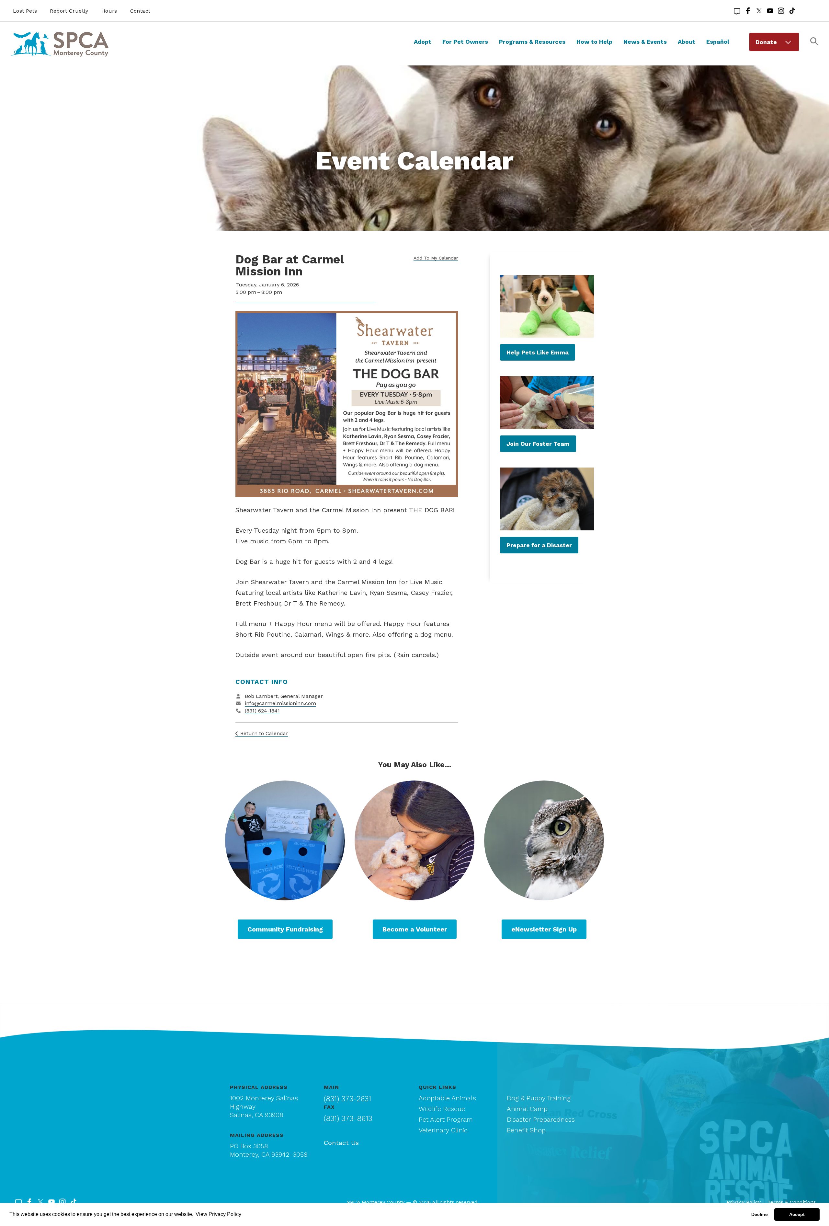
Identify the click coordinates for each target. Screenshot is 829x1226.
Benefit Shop (526, 1130)
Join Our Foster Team (538, 443)
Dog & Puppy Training (539, 1098)
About (686, 41)
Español (717, 41)
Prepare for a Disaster (539, 545)
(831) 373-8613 (348, 1118)
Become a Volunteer (414, 929)
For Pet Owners (465, 41)
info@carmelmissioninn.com (280, 703)
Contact (140, 11)
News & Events (645, 41)
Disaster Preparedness (541, 1119)
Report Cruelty (69, 11)
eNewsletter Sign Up (544, 929)
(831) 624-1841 (262, 711)
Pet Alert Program (446, 1119)
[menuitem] (422, 48)
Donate (766, 42)
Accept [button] (797, 1214)
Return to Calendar (264, 733)
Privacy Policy (744, 1202)
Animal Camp (527, 1109)
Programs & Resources (532, 41)
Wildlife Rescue (442, 1109)
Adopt (422, 41)
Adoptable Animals (447, 1098)
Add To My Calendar (436, 257)
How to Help (594, 41)
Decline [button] (759, 1214)
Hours (109, 11)
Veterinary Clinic (443, 1130)
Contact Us (341, 1143)
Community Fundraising (285, 929)
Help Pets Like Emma (537, 352)
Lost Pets (25, 11)
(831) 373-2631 (347, 1098)
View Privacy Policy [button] (218, 1214)
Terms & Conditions (791, 1202)
